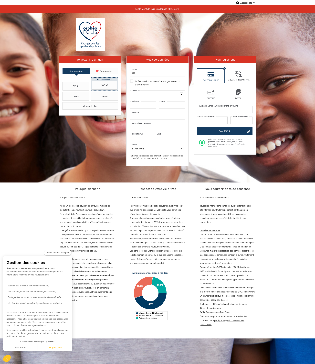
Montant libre (90, 106)
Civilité (136, 91)
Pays (134, 145)
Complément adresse (141, 123)
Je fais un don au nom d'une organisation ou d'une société (157, 83)
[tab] (76, 71)
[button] (7, 358)
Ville (159, 134)
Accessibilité (246, 2)
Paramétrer (20, 347)
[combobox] (157, 94)
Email (135, 69)
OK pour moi (55, 347)
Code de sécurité (240, 117)
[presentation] (76, 71)
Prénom (136, 101)
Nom (163, 101)
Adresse (136, 112)
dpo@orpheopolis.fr (242, 295)
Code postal (138, 134)
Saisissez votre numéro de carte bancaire (218, 106)
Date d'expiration (207, 117)
